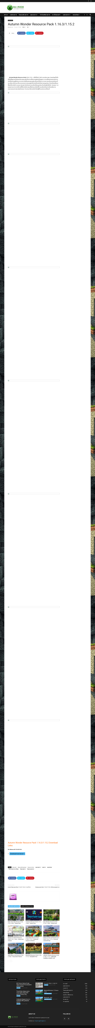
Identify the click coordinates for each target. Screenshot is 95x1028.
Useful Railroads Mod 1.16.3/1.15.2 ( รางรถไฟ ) (19, 887)
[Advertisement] (55, 7)
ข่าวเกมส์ (27, 935)
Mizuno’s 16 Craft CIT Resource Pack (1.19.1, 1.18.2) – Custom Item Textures (16, 939)
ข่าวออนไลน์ (28, 919)
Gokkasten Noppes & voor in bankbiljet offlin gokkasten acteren (23, 1001)
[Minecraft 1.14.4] (39, 999)
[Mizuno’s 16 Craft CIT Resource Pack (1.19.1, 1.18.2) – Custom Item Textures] (16, 931)
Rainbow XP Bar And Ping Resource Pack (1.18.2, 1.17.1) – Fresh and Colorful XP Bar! (51, 939)
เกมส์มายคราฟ (13, 14)
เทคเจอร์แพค (76, 14)
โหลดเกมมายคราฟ (30, 869)
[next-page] (11, 961)
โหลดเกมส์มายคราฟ (23, 14)
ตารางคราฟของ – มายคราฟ (50, 983)
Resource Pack (31, 867)
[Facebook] (88, 1)
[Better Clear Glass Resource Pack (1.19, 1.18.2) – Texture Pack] (16, 915)
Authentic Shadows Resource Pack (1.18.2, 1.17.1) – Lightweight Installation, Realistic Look (51, 957)
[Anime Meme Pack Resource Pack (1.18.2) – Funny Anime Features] (16, 948)
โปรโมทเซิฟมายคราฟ (45, 14)
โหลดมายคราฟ (22, 869)
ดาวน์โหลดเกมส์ (56, 14)
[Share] (91, 1)
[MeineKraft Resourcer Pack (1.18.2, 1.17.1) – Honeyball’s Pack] (34, 948)
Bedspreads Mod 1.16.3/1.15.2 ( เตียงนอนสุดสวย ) (47, 887)
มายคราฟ (43, 867)
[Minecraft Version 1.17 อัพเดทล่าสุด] (39, 992)
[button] (90, 15)
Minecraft (14, 867)
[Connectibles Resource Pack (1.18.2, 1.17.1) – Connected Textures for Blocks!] (34, 931)
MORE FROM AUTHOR (27, 906)
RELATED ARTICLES (14, 906)
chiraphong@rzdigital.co (40, 1021)
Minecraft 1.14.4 (48, 997)
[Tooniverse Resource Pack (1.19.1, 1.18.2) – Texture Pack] (34, 915)
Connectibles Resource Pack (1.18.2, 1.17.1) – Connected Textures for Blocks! (32, 939)
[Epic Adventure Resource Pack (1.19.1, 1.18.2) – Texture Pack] (51, 915)
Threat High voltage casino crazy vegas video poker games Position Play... (23, 993)
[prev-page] (9, 961)
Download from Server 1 (17, 854)
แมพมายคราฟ (66, 14)
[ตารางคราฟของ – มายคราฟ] (39, 985)
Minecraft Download (22, 867)
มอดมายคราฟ (33, 14)
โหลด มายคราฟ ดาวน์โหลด (13, 869)
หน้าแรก (6, 14)
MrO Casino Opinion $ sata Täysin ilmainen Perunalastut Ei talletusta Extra (24, 985)
